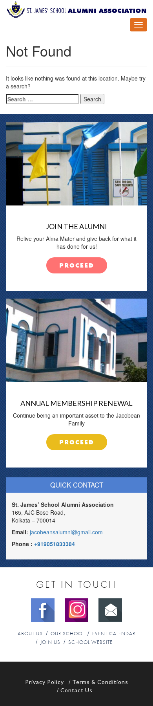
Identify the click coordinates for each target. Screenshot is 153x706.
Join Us (50, 642)
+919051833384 (54, 544)
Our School (67, 633)
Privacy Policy (44, 681)
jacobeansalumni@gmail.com (66, 532)
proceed (76, 266)
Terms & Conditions (100, 681)
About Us (30, 633)
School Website (90, 642)
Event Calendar (113, 633)
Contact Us (76, 690)
